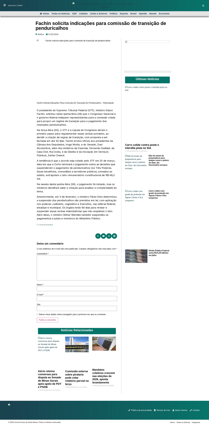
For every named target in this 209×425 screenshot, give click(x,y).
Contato (196, 410)
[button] (98, 236)
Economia (164, 13)
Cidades (83, 13)
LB (39, 230)
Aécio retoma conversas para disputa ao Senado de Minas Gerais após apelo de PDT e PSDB (49, 379)
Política (113, 13)
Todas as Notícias (60, 13)
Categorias (196, 422)
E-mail (40, 295)
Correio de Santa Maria (46, 224)
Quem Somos (181, 410)
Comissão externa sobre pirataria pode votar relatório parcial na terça (77, 378)
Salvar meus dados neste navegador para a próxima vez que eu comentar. (72, 314)
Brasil (133, 13)
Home (46, 13)
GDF (74, 13)
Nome (40, 285)
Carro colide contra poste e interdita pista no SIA (142, 146)
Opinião (143, 13)
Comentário (43, 254)
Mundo (153, 13)
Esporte (124, 13)
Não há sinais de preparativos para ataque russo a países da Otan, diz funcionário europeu (159, 160)
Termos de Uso (163, 410)
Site (38, 304)
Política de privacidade (141, 410)
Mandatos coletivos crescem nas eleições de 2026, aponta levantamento (103, 376)
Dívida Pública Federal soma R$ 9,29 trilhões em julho (159, 253)
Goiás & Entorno (98, 13)
